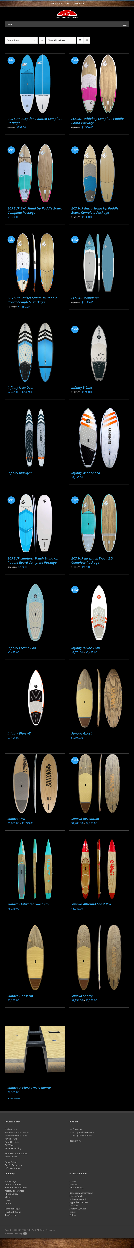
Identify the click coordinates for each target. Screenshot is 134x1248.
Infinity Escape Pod (22, 648)
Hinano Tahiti (76, 1195)
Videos (8, 1197)
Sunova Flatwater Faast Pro (28, 904)
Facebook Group (13, 1211)
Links (7, 1200)
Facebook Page (12, 1208)
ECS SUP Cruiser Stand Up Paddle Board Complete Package (32, 300)
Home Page (10, 1181)
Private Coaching (13, 1148)
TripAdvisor (10, 1215)
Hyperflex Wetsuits (78, 1202)
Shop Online (11, 1156)
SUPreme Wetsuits (78, 1199)
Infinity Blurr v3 (19, 733)
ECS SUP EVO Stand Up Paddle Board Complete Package (35, 210)
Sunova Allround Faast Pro (91, 904)
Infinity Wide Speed (85, 473)
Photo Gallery (11, 1193)
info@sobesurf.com (75, 3)
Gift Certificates (12, 1168)
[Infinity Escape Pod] (35, 613)
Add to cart (15, 1098)
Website (73, 1184)
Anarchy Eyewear (77, 1208)
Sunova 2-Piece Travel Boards (29, 1088)
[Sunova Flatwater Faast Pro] (35, 869)
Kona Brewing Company (81, 1192)
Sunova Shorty (81, 996)
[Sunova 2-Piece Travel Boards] (35, 1049)
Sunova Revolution (85, 818)
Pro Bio (72, 1181)
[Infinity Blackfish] (35, 438)
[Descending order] (42, 40)
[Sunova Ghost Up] (35, 957)
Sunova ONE (17, 818)
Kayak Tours (11, 1138)
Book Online (11, 1161)
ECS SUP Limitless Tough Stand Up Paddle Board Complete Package (33, 560)
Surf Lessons (11, 1129)
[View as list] (87, 40)
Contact (9, 1203)
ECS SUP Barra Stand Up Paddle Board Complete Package (95, 210)
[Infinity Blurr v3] (35, 698)
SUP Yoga (9, 1145)
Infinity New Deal (20, 387)
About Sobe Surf (13, 1184)
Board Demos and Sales (16, 1153)
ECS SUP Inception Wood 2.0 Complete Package (92, 560)
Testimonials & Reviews (16, 1187)
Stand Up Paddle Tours (16, 1135)
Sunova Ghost (81, 733)
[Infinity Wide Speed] (99, 438)
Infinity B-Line (81, 387)
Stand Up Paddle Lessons (17, 1132)
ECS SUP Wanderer (85, 298)
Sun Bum (73, 1205)
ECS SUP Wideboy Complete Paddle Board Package (97, 120)
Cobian (72, 1211)
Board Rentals (11, 1141)
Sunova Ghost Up (20, 996)
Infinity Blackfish (20, 473)
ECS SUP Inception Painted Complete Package (35, 120)
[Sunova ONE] (35, 783)
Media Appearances (14, 1190)
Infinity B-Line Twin (85, 648)
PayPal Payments (13, 1165)
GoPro (72, 1215)
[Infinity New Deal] (35, 352)
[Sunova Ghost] (99, 698)
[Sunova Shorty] (99, 957)
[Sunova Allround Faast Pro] (99, 869)
